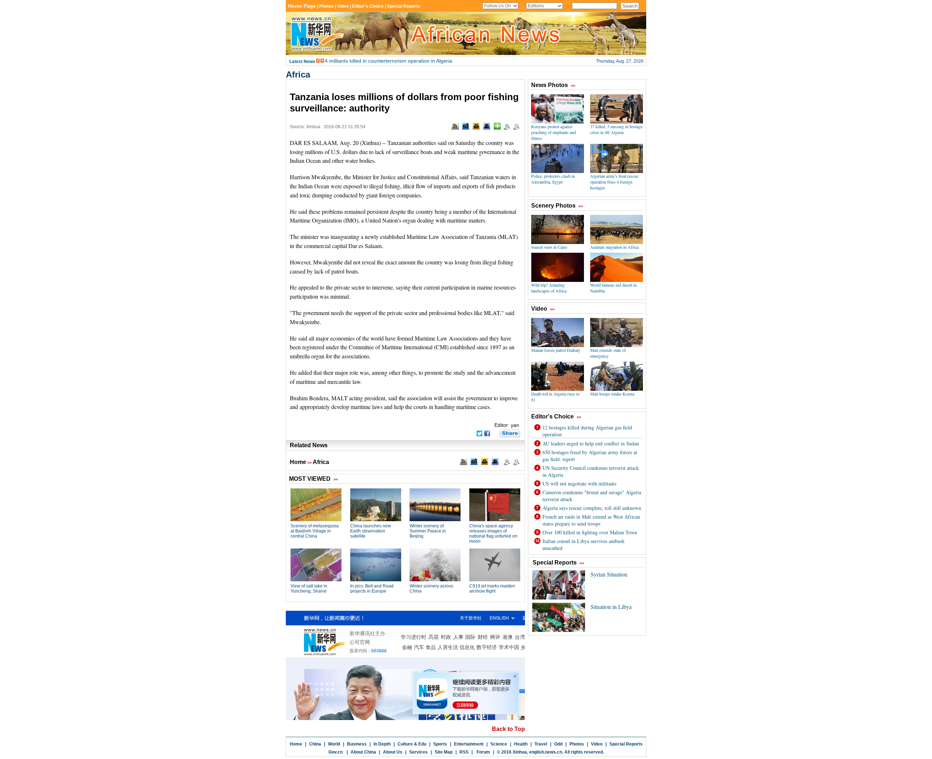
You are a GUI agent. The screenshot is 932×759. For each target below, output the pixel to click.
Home (298, 462)
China (315, 744)
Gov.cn (335, 752)
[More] (497, 126)
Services (418, 752)
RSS (464, 752)
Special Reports (626, 744)
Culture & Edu (412, 744)
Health (521, 744)
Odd (558, 744)
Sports (440, 744)
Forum (482, 752)
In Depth (382, 744)
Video (597, 744)
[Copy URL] (486, 126)
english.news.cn (545, 752)
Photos (576, 744)
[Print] (476, 126)
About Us (392, 752)
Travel (540, 744)
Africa (298, 74)
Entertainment (468, 744)
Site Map (444, 752)
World (334, 744)
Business (357, 744)
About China (363, 752)
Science (498, 744)
